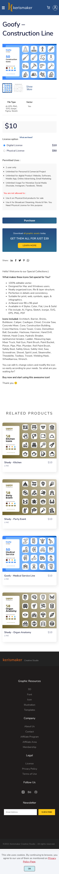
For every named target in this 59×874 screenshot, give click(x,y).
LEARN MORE (29, 245)
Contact (29, 731)
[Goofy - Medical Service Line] (29, 554)
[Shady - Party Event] (29, 497)
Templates (29, 710)
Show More (29, 88)
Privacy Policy (29, 768)
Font (29, 694)
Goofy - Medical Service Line (19, 575)
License (29, 763)
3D (29, 689)
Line (6, 466)
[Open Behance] (29, 793)
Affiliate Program (29, 736)
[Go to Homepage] (19, 10)
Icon (29, 699)
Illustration (29, 705)
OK (29, 869)
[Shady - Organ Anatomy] (29, 610)
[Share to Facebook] (15, 260)
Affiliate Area (30, 742)
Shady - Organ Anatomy (17, 632)
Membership (29, 747)
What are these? (26, 137)
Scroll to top (56, 682)
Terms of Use (29, 774)
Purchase (29, 220)
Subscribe (46, 812)
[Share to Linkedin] (11, 260)
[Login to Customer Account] (55, 7)
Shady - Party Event (15, 519)
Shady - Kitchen (12, 462)
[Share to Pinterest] (24, 260)
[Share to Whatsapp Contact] (28, 260)
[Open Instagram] (23, 793)
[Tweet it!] (19, 260)
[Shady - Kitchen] (29, 440)
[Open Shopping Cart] (48, 7)
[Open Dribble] (36, 793)
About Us (29, 726)
